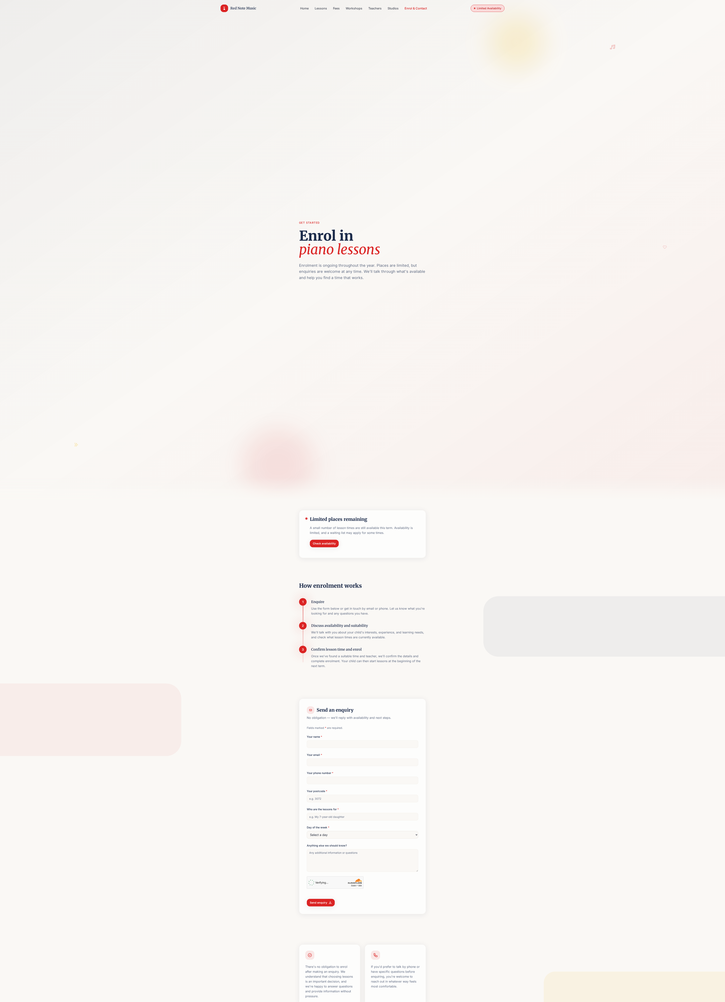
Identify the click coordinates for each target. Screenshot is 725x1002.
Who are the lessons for (323, 809)
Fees (336, 8)
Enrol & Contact (416, 8)
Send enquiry (318, 902)
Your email (314, 754)
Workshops (354, 8)
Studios (393, 8)
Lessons (321, 8)
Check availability (324, 543)
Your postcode (317, 791)
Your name (314, 736)
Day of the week (318, 827)
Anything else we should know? (327, 845)
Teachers (375, 8)
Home (304, 8)
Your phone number (320, 773)
